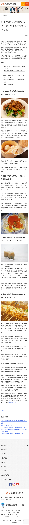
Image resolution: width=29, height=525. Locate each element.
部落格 (3, 410)
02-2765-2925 (8, 499)
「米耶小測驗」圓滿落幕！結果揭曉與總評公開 (13, 427)
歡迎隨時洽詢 (12, 402)
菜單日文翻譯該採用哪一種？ (11, 84)
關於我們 (3, 462)
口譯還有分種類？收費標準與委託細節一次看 (12, 433)
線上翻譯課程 (5, 475)
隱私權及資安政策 (6, 479)
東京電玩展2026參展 (6, 425)
